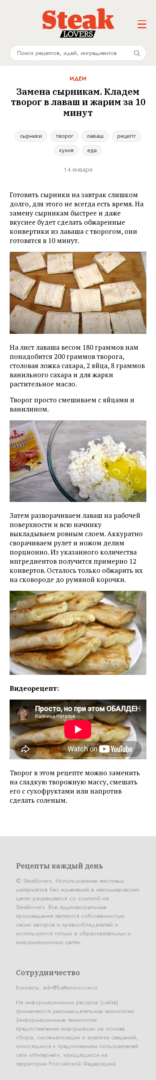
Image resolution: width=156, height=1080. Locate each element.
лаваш (95, 135)
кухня (66, 150)
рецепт (126, 135)
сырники (31, 135)
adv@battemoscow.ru (70, 987)
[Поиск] (137, 53)
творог (64, 135)
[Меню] (142, 24)
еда (92, 150)
